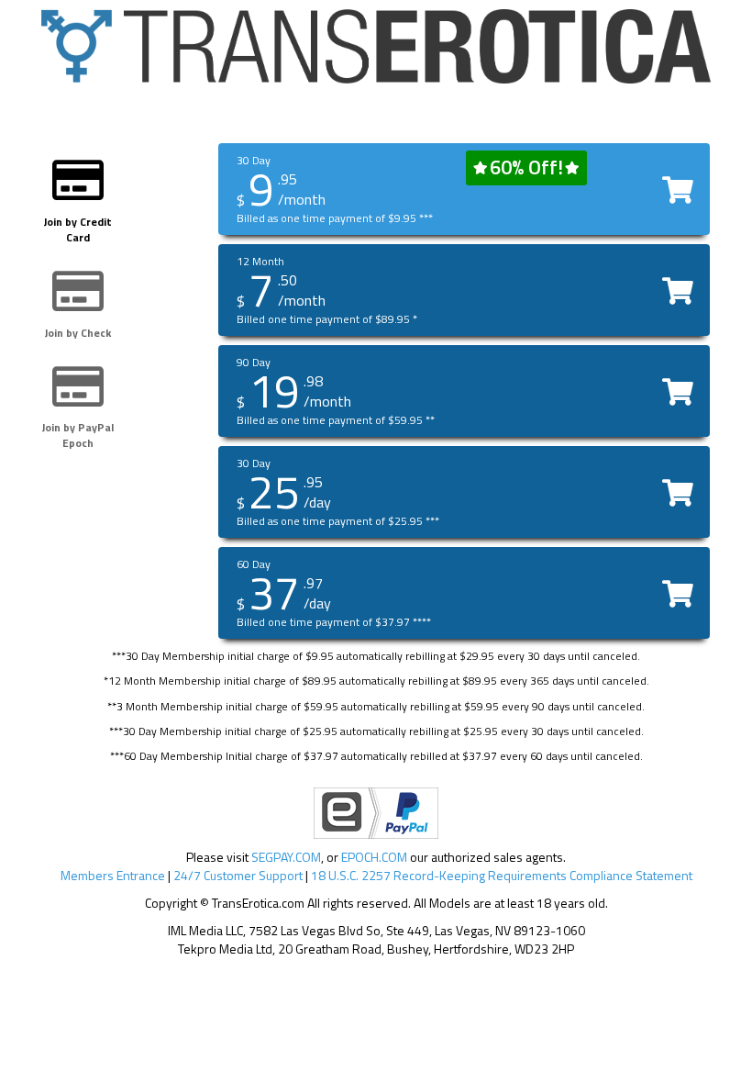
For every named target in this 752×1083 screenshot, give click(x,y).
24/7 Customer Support (238, 875)
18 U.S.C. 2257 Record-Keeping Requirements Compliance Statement (501, 875)
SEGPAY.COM (286, 856)
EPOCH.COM (374, 856)
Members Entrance (113, 875)
